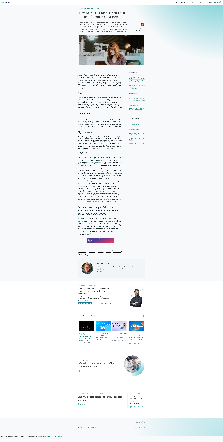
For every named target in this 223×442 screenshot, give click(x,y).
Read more (99, 271)
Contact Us (209, 2)
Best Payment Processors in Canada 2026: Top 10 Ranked (119, 335)
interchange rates (91, 201)
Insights (108, 423)
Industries (182, 2)
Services (176, 2)
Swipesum (87, 234)
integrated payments (135, 333)
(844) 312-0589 (107, 303)
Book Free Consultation (84, 303)
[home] (6, 2)
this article (92, 159)
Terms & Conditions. (58, 436)
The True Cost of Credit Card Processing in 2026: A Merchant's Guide (86, 338)
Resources (194, 2)
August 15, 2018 (95, 8)
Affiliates (114, 423)
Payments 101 (115, 333)
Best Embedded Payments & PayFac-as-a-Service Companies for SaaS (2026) (137, 110)
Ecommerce (99, 333)
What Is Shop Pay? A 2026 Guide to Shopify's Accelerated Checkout (102, 336)
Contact (118, 423)
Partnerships (202, 2)
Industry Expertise (94, 423)
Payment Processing (84, 8)
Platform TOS (93, 427)
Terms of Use (86, 427)
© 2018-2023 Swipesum (140, 427)
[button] (182, 2)
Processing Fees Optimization (83, 334)
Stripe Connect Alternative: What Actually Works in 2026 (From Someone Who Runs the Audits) (136, 337)
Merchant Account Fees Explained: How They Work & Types (136, 123)
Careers (123, 423)
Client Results (103, 423)
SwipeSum (80, 218)
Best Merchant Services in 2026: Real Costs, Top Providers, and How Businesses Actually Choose (137, 80)
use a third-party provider (98, 101)
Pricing (188, 2)
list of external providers (92, 162)
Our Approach (81, 423)
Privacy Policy (80, 427)
